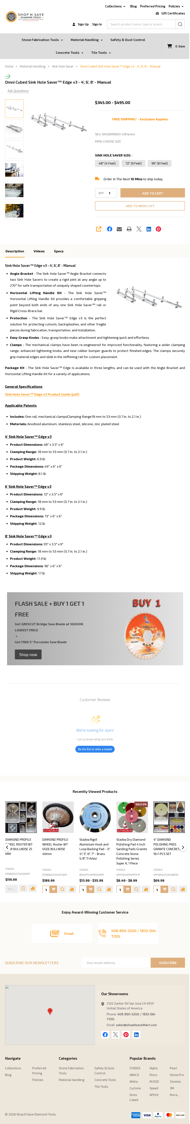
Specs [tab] (58, 251)
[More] (61, 40)
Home (9, 66)
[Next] (180, 853)
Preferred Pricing (150, 6)
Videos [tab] (39, 251)
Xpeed (152, 1093)
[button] (28, 660)
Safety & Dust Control (126, 40)
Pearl (171, 1073)
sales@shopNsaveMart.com (134, 1030)
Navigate (13, 1063)
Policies (171, 6)
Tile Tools (97, 52)
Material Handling (83, 40)
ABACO (132, 1080)
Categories (67, 1063)
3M (169, 1093)
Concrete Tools (66, 52)
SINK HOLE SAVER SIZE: (113, 155)
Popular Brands (140, 1063)
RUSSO (152, 1087)
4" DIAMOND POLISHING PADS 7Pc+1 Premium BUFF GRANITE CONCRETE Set (129, 854)
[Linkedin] (147, 229)
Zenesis (172, 1087)
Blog (130, 6)
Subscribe (165, 968)
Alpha (151, 1073)
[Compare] (35, 895)
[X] (137, 229)
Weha (131, 1087)
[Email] (118, 229)
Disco (151, 1080)
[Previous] (7, 853)
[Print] (127, 229)
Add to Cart (150, 193)
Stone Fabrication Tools (39, 40)
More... (172, 1100)
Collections (110, 6)
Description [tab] (15, 251)
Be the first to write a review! (94, 755)
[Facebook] (108, 229)
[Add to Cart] (16, 895)
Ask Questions (18, 91)
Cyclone (133, 1093)
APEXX (152, 1100)
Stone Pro (174, 1080)
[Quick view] (25, 895)
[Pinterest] (157, 229)
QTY (99, 193)
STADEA (9, 875)
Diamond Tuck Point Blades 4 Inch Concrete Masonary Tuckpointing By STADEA (165, 854)
